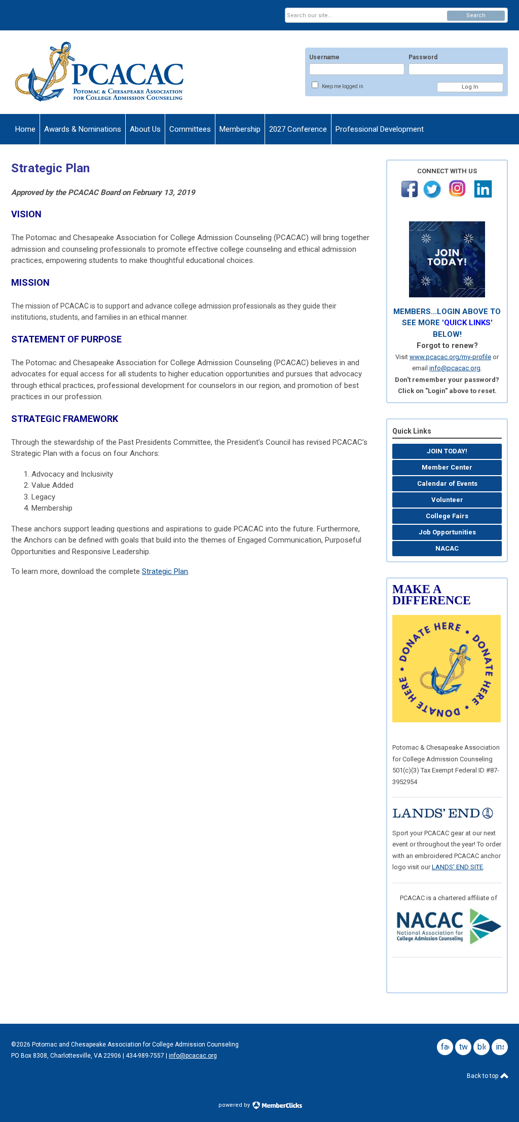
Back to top (483, 1075)
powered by (234, 1105)
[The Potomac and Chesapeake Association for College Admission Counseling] (110, 72)
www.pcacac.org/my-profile (450, 357)
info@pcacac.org (454, 368)
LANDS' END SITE (457, 867)
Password (423, 57)
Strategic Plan (165, 571)
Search (476, 15)
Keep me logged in (342, 86)
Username (324, 57)
